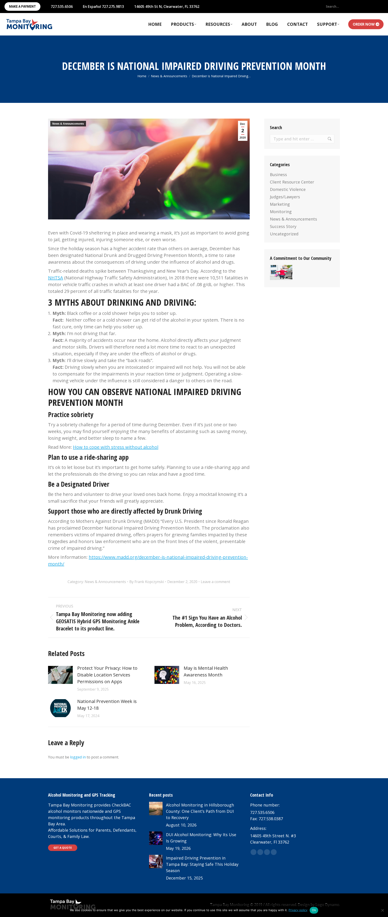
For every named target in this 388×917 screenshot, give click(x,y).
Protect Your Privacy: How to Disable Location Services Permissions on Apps (107, 675)
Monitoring (281, 211)
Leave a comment (215, 581)
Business (278, 174)
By (146, 581)
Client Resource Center (292, 182)
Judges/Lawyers (285, 196)
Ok (314, 910)
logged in (78, 757)
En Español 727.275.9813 (103, 6)
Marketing (280, 204)
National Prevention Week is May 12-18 (107, 704)
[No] (382, 910)
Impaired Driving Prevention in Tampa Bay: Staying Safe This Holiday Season (202, 864)
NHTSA (55, 278)
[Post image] (60, 675)
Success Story (283, 226)
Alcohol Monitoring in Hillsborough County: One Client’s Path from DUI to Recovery (200, 811)
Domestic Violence (288, 189)
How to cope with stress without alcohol (115, 447)
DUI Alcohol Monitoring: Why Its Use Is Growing (201, 838)
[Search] (344, 6)
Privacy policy (298, 910)
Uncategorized (284, 233)
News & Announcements (68, 123)
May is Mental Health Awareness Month (206, 671)
